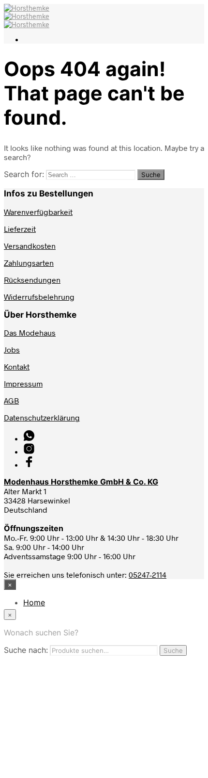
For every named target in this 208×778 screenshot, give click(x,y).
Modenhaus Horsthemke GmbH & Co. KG (81, 481)
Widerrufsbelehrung (39, 296)
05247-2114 (147, 574)
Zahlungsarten (29, 262)
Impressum (23, 383)
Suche (173, 650)
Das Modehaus (30, 332)
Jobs (12, 349)
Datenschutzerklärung (42, 417)
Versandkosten (30, 245)
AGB (11, 400)
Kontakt (17, 366)
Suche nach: (26, 650)
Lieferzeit (20, 228)
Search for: (24, 174)
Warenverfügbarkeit (38, 211)
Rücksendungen (32, 279)
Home (34, 602)
